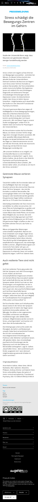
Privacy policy (10, 485)
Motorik (5, 395)
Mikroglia (6, 312)
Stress (4, 393)
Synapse (5, 396)
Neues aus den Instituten (9, 387)
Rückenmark (25, 329)
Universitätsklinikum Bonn (13, 65)
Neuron (15, 154)
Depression (7, 97)
